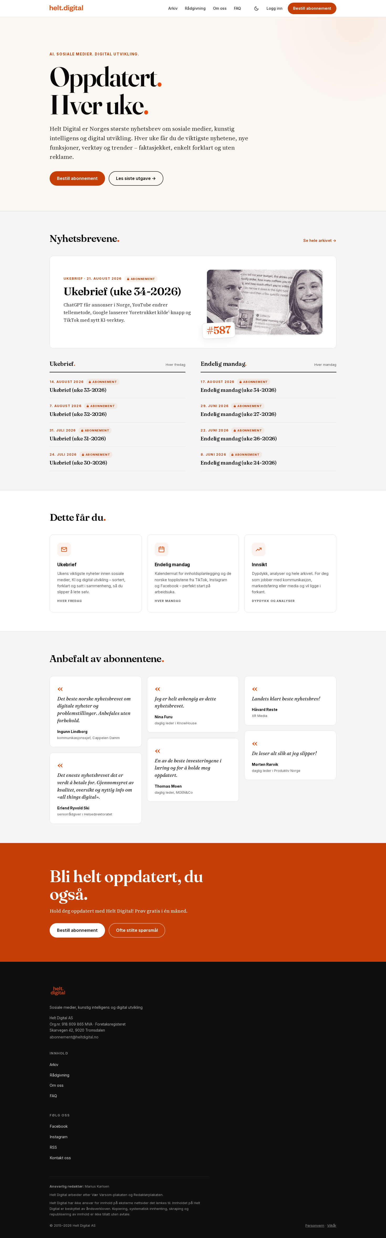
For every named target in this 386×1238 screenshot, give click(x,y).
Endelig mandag (224, 363)
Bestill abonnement (312, 8)
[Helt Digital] (66, 8)
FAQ (237, 8)
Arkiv (173, 8)
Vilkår (331, 1225)
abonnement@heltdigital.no (74, 1037)
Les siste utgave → (136, 178)
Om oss (220, 8)
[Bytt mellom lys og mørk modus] (256, 8)
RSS (53, 1147)
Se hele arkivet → (319, 240)
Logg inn (275, 8)
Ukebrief (62, 363)
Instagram (58, 1137)
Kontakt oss (60, 1158)
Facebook (59, 1126)
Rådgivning (195, 8)
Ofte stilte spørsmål (137, 930)
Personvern (314, 1225)
